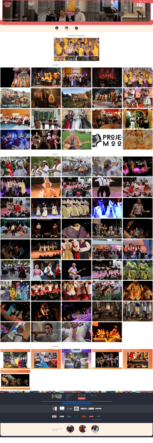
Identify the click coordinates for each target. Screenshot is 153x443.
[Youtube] (84, 395)
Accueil (53, 23)
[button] (55, 47)
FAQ (91, 394)
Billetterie (127, 1)
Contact (121, 1)
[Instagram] (82, 395)
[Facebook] (79, 395)
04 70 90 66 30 (70, 398)
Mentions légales (94, 395)
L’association (105, 1)
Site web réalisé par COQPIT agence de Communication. (76, 436)
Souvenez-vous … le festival (58, 23)
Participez (113, 1)
